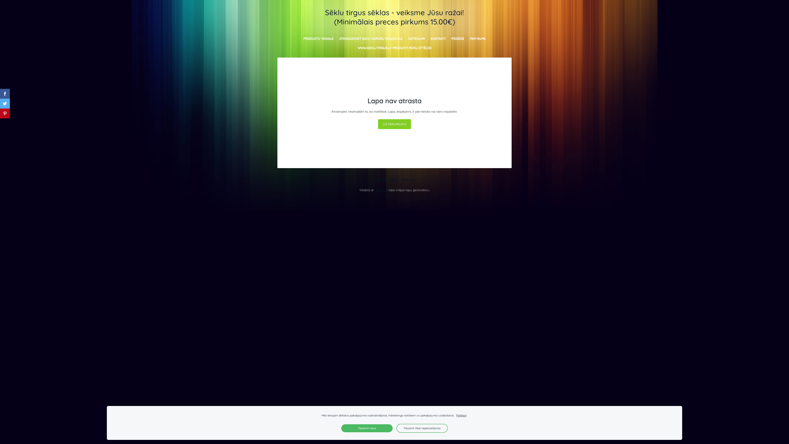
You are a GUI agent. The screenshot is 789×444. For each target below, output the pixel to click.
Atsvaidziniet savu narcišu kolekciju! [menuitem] (371, 38)
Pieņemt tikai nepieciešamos (422, 428)
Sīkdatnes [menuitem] (409, 180)
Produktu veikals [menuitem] (318, 38)
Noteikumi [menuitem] (416, 38)
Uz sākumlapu (394, 124)
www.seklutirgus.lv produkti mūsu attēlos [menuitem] (394, 48)
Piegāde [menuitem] (457, 38)
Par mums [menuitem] (478, 38)
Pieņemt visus (367, 428)
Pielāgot (461, 415)
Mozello (380, 190)
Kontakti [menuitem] (438, 38)
